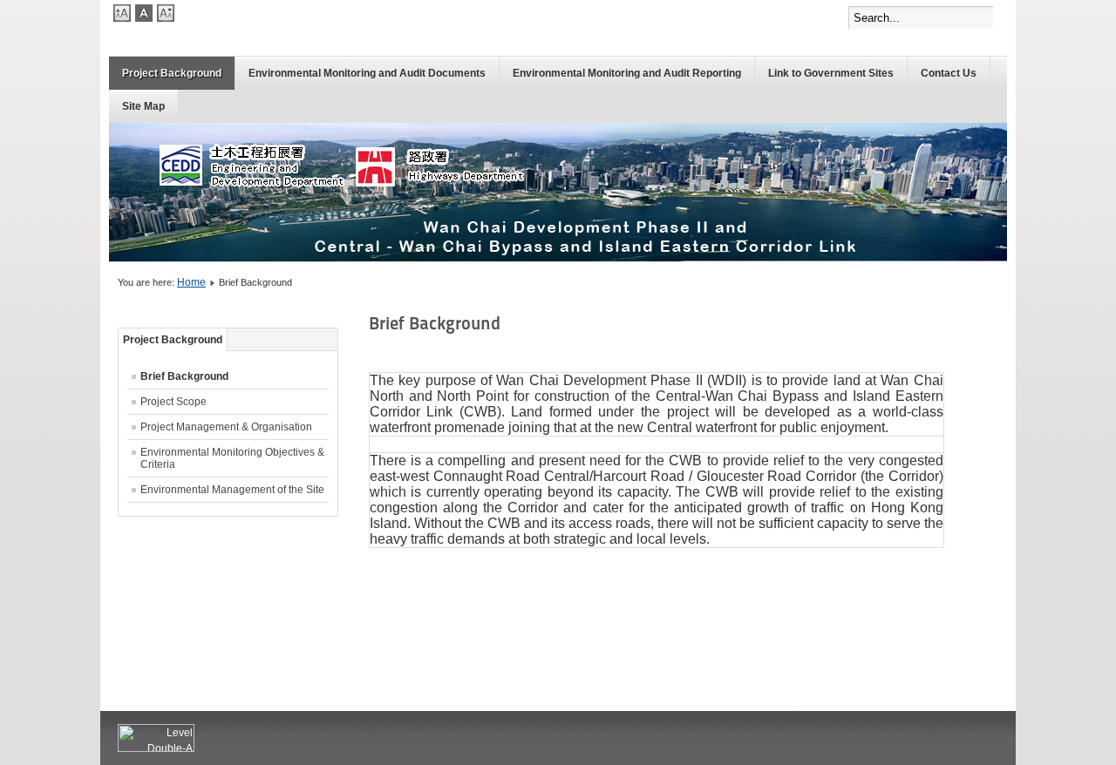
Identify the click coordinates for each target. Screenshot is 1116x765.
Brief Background (184, 376)
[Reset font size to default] (144, 18)
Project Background (171, 73)
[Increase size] (122, 18)
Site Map (143, 106)
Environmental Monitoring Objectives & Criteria (232, 458)
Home (191, 282)
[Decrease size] (165, 18)
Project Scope (173, 402)
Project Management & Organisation (226, 427)
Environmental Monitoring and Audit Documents (367, 73)
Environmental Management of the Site (232, 490)
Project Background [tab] (172, 340)
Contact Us (948, 73)
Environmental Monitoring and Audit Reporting (627, 73)
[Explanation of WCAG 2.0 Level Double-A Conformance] (156, 748)
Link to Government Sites (831, 73)
